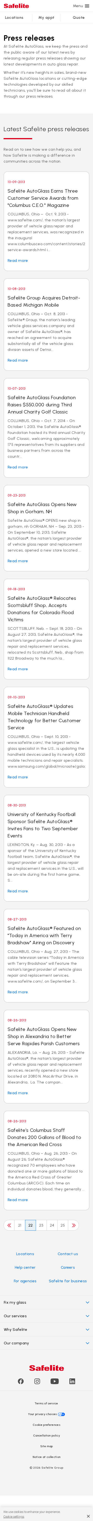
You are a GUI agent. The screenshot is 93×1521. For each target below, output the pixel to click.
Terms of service (46, 1403)
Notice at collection (46, 1457)
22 (30, 1225)
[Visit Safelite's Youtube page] (55, 1383)
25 (63, 1225)
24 (52, 1225)
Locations (14, 17)
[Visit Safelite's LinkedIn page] (72, 1383)
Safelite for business (68, 1281)
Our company (16, 1343)
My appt (46, 17)
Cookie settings (13, 1516)
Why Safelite (15, 1329)
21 (19, 1225)
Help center (25, 1267)
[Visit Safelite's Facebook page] (21, 1383)
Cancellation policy (46, 1435)
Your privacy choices (42, 1414)
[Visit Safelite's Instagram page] (37, 1383)
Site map (46, 1446)
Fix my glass (15, 1302)
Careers (68, 1267)
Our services (15, 1316)
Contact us (68, 1254)
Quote (79, 17)
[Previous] (9, 1225)
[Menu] (87, 6)
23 (41, 1225)
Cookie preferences (46, 1425)
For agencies (25, 1281)
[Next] (73, 1225)
